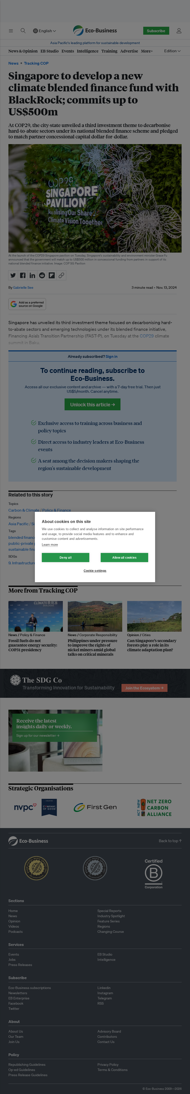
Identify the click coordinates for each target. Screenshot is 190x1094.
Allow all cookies (124, 557)
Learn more (50, 545)
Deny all (65, 557)
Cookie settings (95, 571)
